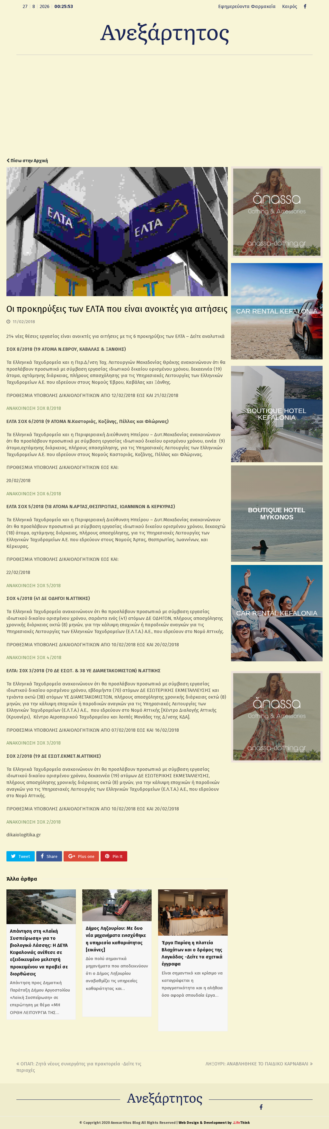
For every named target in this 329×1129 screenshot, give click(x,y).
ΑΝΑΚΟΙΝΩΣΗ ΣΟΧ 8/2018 (33, 408)
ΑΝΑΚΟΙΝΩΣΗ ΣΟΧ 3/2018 (33, 743)
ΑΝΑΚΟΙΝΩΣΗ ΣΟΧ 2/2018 (33, 822)
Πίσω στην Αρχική (29, 160)
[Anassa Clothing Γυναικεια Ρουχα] (277, 256)
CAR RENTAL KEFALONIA (276, 311)
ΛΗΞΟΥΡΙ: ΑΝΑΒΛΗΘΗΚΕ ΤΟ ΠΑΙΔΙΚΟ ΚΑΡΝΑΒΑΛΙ (257, 1064)
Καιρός (289, 6)
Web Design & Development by (214, 1123)
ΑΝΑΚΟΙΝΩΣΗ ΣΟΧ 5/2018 (33, 585)
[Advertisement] (164, 106)
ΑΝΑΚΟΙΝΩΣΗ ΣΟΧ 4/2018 (33, 657)
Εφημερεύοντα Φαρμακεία (247, 6)
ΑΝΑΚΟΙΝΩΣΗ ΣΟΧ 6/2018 (33, 494)
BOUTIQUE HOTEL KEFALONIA (277, 414)
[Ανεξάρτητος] (164, 33)
